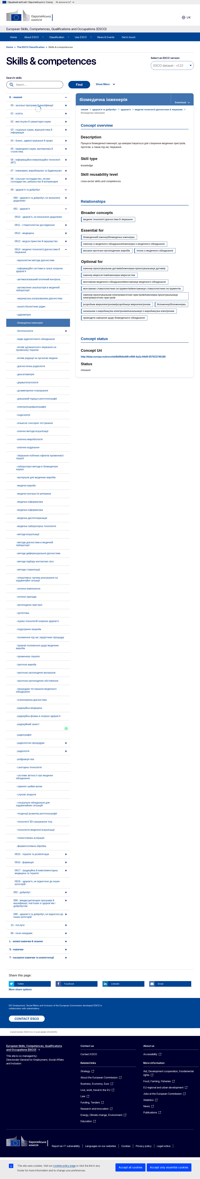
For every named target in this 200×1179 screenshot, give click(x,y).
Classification (56, 37)
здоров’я (126, 109)
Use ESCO (81, 37)
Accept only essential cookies (169, 1167)
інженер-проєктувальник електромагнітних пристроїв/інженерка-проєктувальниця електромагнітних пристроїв (130, 296)
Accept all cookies (130, 1167)
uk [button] (189, 17)
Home (13, 37)
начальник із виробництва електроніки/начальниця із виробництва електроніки (128, 311)
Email (160, 983)
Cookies (125, 1146)
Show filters (103, 84)
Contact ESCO (88, 1054)
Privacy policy (144, 1146)
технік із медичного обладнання (154, 250)
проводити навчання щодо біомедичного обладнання (114, 317)
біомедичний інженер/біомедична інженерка (109, 237)
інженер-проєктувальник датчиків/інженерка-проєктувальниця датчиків (124, 268)
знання (84, 109)
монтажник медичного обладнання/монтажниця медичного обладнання (124, 282)
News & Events (105, 37)
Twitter (20, 983)
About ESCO (31, 37)
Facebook (69, 983)
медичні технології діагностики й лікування (158, 109)
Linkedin (115, 983)
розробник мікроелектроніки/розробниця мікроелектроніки (116, 304)
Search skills (14, 77)
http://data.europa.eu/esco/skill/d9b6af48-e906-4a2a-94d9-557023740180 (123, 356)
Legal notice (163, 1146)
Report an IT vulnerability (66, 1146)
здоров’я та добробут (104, 109)
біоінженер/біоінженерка (171, 304)
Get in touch (128, 37)
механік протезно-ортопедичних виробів (106, 250)
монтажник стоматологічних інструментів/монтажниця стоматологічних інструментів (132, 288)
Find (79, 85)
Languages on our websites (100, 1146)
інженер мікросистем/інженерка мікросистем (109, 275)
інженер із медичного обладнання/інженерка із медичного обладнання (124, 244)
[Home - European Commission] (31, 15)
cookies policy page (64, 1165)
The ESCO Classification (31, 47)
